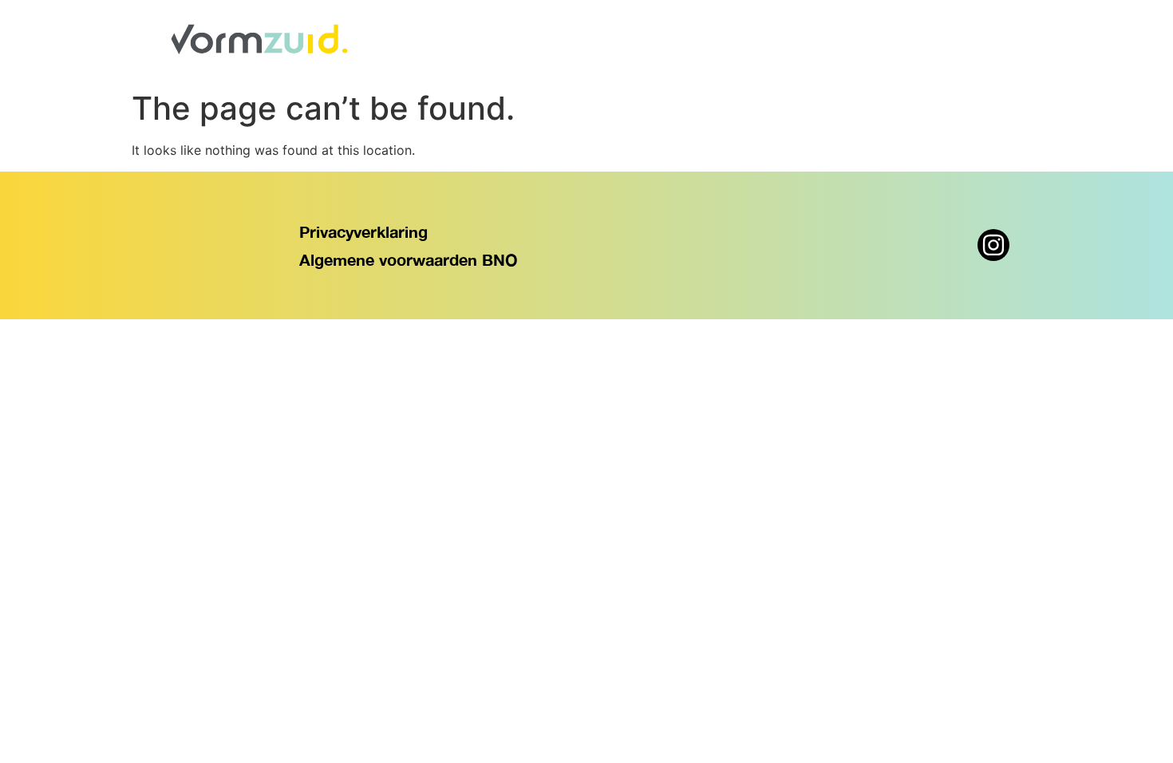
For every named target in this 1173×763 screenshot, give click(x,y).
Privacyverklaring (363, 231)
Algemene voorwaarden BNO (408, 259)
